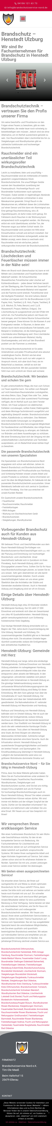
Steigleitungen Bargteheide (14, 977)
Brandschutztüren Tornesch (34, 987)
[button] (23, 19)
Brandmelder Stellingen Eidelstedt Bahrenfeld (22, 961)
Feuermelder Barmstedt (12, 1009)
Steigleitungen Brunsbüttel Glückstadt (19, 974)
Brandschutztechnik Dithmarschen (17, 949)
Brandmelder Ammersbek (36, 1009)
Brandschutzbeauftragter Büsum (16, 1003)
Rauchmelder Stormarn (22, 955)
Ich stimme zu (11, 1122)
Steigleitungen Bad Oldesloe (23, 980)
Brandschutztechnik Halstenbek (16, 952)
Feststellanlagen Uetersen (13, 964)
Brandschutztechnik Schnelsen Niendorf (20, 990)
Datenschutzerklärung (37, 1122)
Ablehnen (23, 1122)
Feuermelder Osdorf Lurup (34, 958)
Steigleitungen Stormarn (31, 1006)
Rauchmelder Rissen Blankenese (27, 1018)
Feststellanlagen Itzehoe (12, 1022)
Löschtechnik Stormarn (35, 971)
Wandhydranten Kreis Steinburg (16, 984)
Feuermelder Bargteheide (24, 1025)
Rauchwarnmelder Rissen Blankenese (19, 1012)
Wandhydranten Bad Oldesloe (15, 993)
